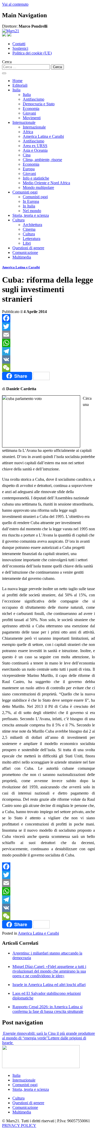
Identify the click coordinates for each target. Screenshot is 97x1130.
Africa (28, 132)
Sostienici (20, 48)
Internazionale (23, 122)
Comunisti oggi (25, 192)
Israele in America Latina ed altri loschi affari (49, 984)
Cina (27, 155)
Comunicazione (25, 252)
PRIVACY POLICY (19, 1125)
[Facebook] (48, 318)
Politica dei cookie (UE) (32, 53)
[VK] (48, 359)
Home (17, 80)
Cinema (29, 229)
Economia (31, 108)
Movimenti (32, 118)
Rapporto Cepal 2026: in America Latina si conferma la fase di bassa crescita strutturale (47, 1009)
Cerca (7, 62)
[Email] (48, 335)
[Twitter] (48, 326)
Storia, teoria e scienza (30, 215)
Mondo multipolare (38, 187)
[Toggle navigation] (4, 73)
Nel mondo (32, 211)
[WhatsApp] (48, 343)
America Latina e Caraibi (43, 136)
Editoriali (19, 85)
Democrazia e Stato (39, 104)
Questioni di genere (28, 248)
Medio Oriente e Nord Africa (46, 183)
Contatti (18, 44)
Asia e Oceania (35, 150)
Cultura (18, 220)
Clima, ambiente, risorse (42, 159)
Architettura (32, 224)
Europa (29, 169)
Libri (27, 243)
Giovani (29, 113)
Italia (16, 90)
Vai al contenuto (15, 4)
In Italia (29, 206)
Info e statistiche (36, 178)
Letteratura (31, 238)
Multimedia (21, 257)
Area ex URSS (35, 145)
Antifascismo (33, 99)
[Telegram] (48, 351)
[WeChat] (48, 368)
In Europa (31, 201)
